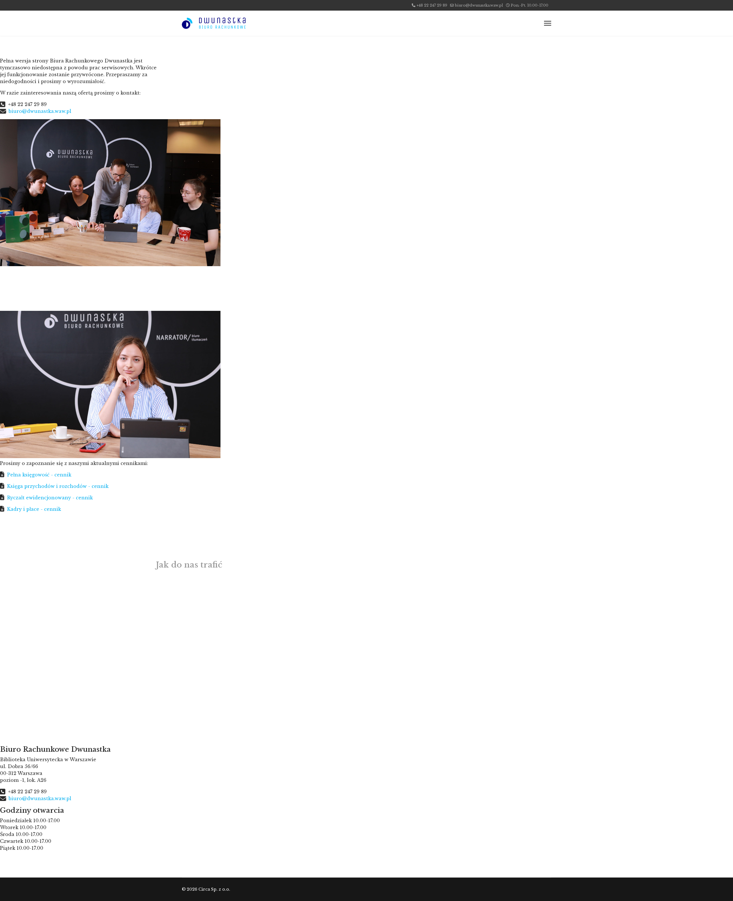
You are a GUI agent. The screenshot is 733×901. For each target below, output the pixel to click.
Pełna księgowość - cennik (39, 475)
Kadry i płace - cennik (34, 509)
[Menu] (547, 23)
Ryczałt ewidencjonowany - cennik (50, 497)
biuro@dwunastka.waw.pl (479, 5)
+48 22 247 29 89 (432, 5)
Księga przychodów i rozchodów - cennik (58, 486)
